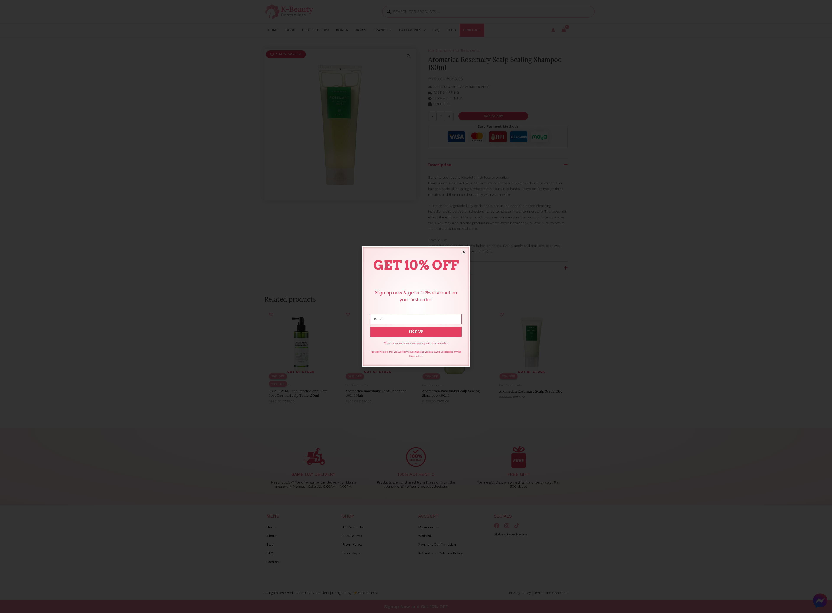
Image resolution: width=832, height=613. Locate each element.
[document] (416, 306)
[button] (464, 252)
